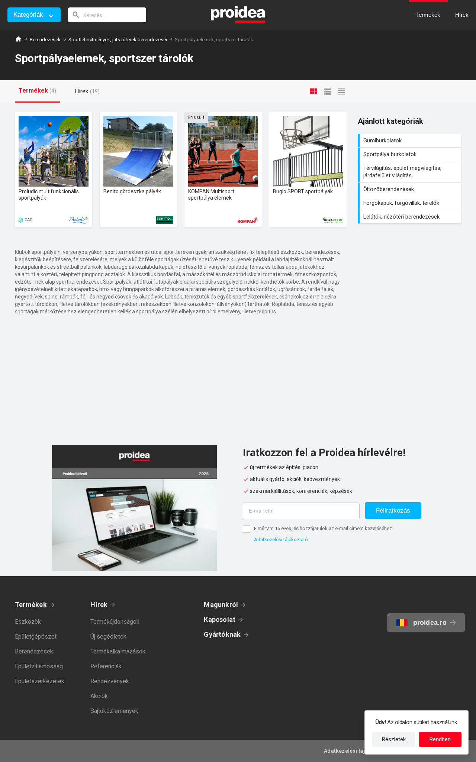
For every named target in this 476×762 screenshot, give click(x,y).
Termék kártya (53, 169)
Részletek (394, 739)
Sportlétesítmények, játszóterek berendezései (117, 39)
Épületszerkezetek (39, 681)
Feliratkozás (393, 510)
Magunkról (221, 604)
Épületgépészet (36, 636)
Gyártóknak (222, 634)
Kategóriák (28, 14)
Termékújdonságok (114, 621)
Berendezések (45, 39)
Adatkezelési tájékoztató (281, 539)
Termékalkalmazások (117, 651)
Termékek (31, 604)
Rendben (440, 739)
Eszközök (28, 621)
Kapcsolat (219, 619)
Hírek (98, 604)
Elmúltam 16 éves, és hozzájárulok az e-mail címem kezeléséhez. (323, 528)
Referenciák (106, 666)
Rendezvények (109, 681)
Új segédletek (108, 636)
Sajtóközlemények (114, 710)
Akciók (99, 696)
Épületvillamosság (39, 666)
